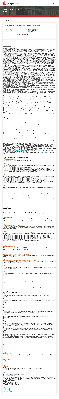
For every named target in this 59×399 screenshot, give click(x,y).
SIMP (55, 3)
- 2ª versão (27, 30)
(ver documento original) (7, 389)
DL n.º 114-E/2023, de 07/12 (8, 30)
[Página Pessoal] (11, 3)
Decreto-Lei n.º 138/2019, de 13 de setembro (17, 150)
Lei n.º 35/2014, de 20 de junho (45, 152)
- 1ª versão (27, 31)
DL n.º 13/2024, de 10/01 (7, 29)
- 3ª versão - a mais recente (28, 29)
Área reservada (49, 3)
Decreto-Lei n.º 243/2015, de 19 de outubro (17, 142)
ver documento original (7, 388)
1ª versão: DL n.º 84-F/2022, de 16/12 (37, 362)
